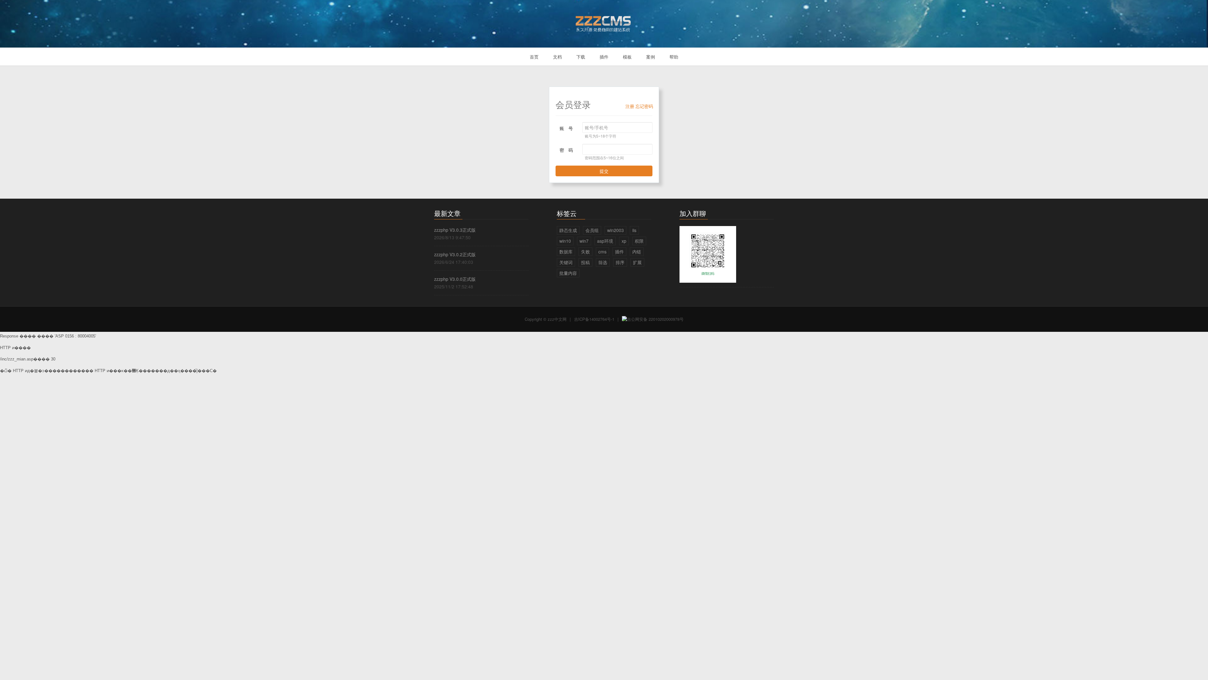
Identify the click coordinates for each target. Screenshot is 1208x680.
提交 (604, 171)
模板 (627, 57)
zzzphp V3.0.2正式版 (455, 254)
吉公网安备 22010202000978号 (655, 319)
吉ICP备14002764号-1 (594, 319)
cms (602, 251)
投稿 (585, 262)
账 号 (566, 128)
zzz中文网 (557, 319)
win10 (565, 241)
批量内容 (568, 273)
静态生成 (568, 230)
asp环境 (605, 241)
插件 (604, 57)
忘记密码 (644, 106)
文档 (557, 57)
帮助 (673, 57)
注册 (629, 106)
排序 (620, 262)
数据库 (566, 251)
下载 (580, 57)
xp (624, 241)
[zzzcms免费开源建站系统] (604, 21)
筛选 (602, 262)
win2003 (615, 230)
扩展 (637, 262)
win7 (584, 241)
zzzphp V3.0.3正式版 (455, 230)
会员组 (592, 230)
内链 (636, 251)
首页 (534, 57)
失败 (585, 251)
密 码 (566, 150)
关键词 (566, 262)
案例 (650, 57)
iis (634, 230)
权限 (639, 241)
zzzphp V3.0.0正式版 (455, 279)
